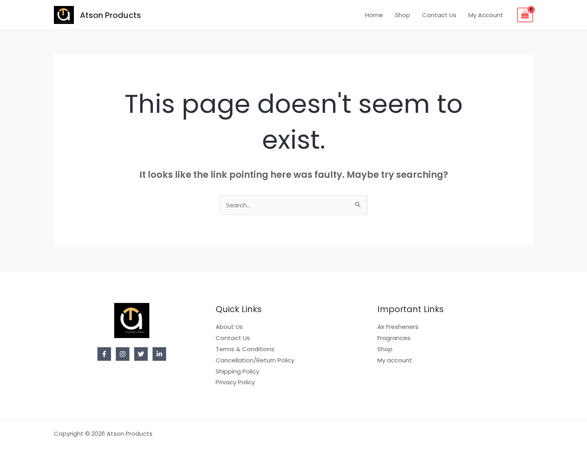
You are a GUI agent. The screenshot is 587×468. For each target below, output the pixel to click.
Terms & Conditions (245, 349)
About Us (229, 326)
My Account (485, 15)
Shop (402, 15)
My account (394, 360)
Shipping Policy (237, 371)
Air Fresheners (397, 326)
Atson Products (110, 15)
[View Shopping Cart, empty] (525, 15)
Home (374, 15)
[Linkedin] (159, 354)
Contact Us (439, 15)
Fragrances (394, 338)
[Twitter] (141, 354)
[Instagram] (122, 354)
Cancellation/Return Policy (255, 360)
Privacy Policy (235, 382)
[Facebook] (104, 354)
